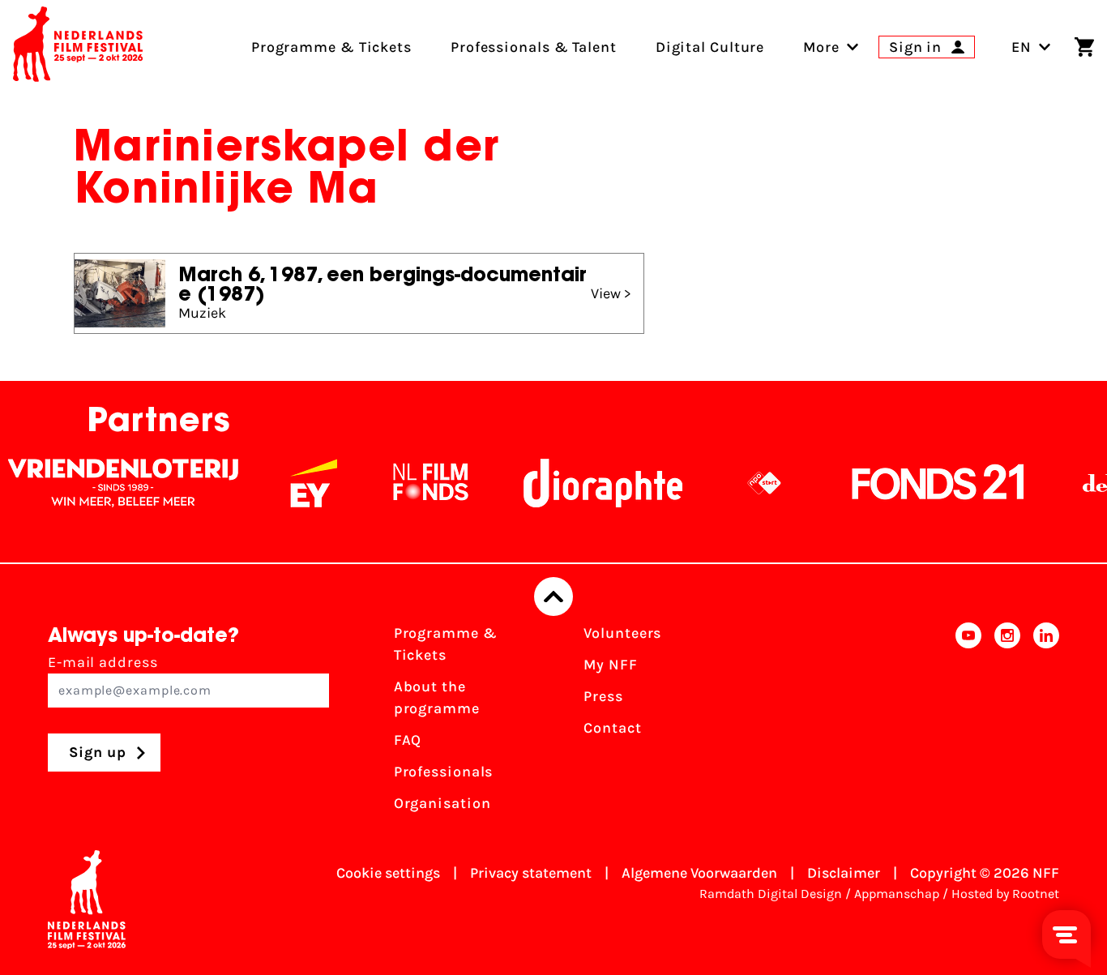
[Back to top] (553, 596)
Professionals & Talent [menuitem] (534, 47)
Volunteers (622, 633)
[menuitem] (821, 47)
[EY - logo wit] (299, 483)
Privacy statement (531, 873)
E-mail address (103, 662)
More (821, 47)
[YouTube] (968, 723)
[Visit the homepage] (78, 47)
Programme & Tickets (446, 644)
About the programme (437, 697)
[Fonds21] (924, 483)
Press (603, 696)
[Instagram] (1007, 723)
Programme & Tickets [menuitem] (331, 47)
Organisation (442, 803)
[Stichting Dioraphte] (589, 483)
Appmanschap (896, 893)
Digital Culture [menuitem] (710, 47)
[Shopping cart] (1084, 47)
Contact (612, 728)
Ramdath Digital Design (770, 893)
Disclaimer (843, 873)
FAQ (408, 740)
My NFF (610, 665)
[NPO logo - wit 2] (750, 483)
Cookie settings (388, 873)
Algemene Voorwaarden (699, 873)
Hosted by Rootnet (1005, 893)
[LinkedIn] (1046, 723)
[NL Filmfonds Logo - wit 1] (416, 483)
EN (1021, 47)
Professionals (444, 771)
